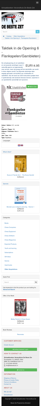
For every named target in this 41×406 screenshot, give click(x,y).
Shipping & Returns (10, 378)
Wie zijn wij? (8, 392)
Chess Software (10, 236)
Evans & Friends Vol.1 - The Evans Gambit (20, 175)
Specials (5, 184)
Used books (8, 265)
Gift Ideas (8, 257)
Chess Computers (10, 227)
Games (7, 261)
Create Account (9, 345)
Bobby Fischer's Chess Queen (20, 319)
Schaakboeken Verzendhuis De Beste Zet (18, 7)
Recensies (20, 334)
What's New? (7, 152)
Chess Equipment (10, 231)
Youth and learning (10, 248)
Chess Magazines (10, 240)
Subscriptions (9, 252)
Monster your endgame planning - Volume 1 (20, 207)
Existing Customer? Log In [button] (21, 349)
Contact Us (7, 384)
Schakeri (27, 403)
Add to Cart (33, 87)
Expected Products (10, 244)
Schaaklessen (8, 395)
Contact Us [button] (21, 370)
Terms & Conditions (10, 382)
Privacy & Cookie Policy (11, 380)
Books (6, 223)
